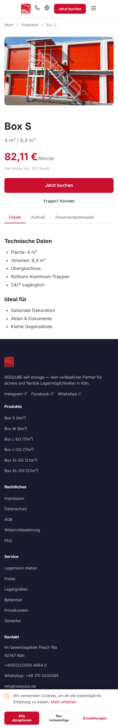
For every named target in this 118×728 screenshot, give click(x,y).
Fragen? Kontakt (59, 201)
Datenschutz (15, 508)
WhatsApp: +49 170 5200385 (31, 675)
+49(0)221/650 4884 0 (25, 665)
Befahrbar (13, 599)
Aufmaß (38, 217)
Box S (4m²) (15, 418)
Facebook (40, 393)
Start (8, 24)
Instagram (14, 393)
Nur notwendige (59, 718)
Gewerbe (12, 620)
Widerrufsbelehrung (22, 529)
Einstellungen (95, 718)
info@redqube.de (20, 686)
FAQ (8, 540)
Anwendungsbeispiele (74, 217)
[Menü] (93, 8)
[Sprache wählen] (47, 8)
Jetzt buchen (70, 9)
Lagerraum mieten (20, 568)
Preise (9, 578)
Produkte (29, 24)
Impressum (14, 498)
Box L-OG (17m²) (19, 449)
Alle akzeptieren (22, 718)
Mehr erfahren (63, 701)
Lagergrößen (16, 589)
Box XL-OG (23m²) (21, 470)
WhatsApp (68, 393)
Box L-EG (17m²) (18, 439)
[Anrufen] (37, 9)
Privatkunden (16, 610)
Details (15, 217)
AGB (8, 519)
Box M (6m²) (15, 428)
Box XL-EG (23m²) (20, 460)
